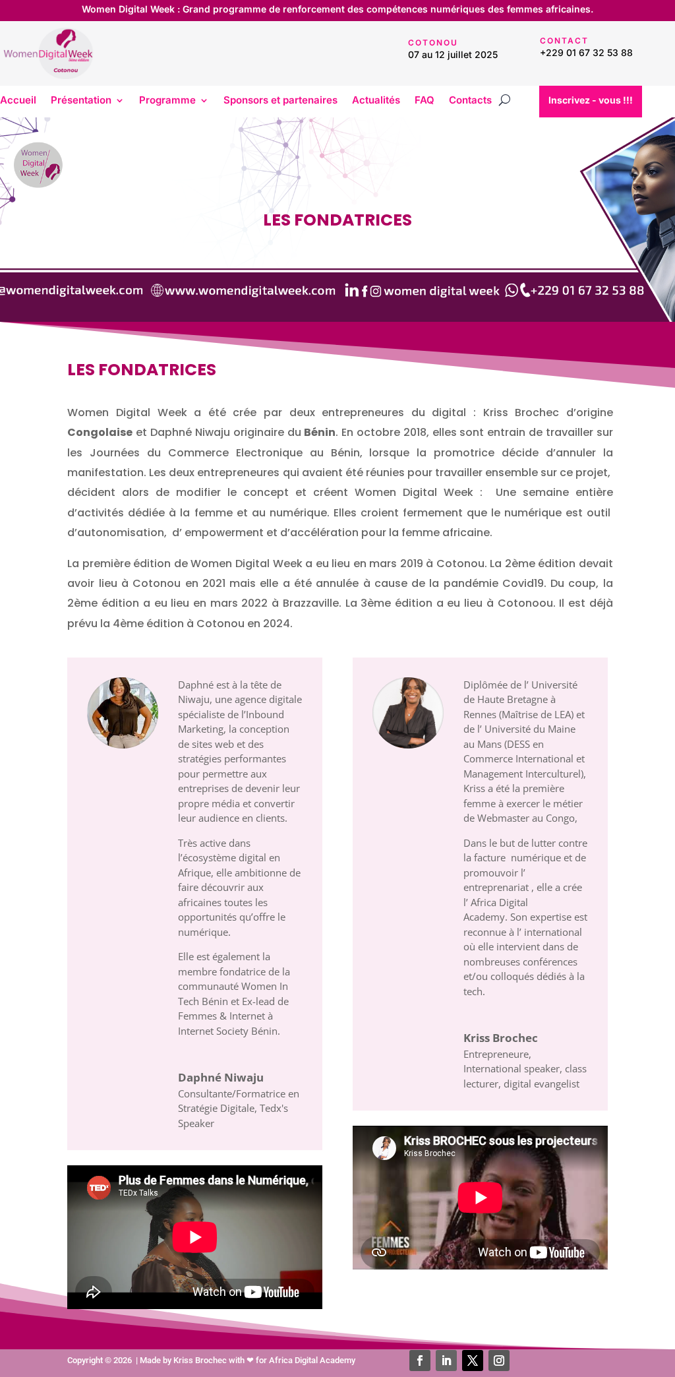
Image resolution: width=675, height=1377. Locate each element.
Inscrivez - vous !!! (590, 100)
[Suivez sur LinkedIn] (446, 1360)
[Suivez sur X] (472, 1360)
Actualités (376, 101)
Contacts (470, 101)
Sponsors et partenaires (280, 101)
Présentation (81, 101)
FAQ (424, 101)
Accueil (18, 101)
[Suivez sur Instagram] (499, 1360)
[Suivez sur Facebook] (419, 1360)
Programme (167, 101)
